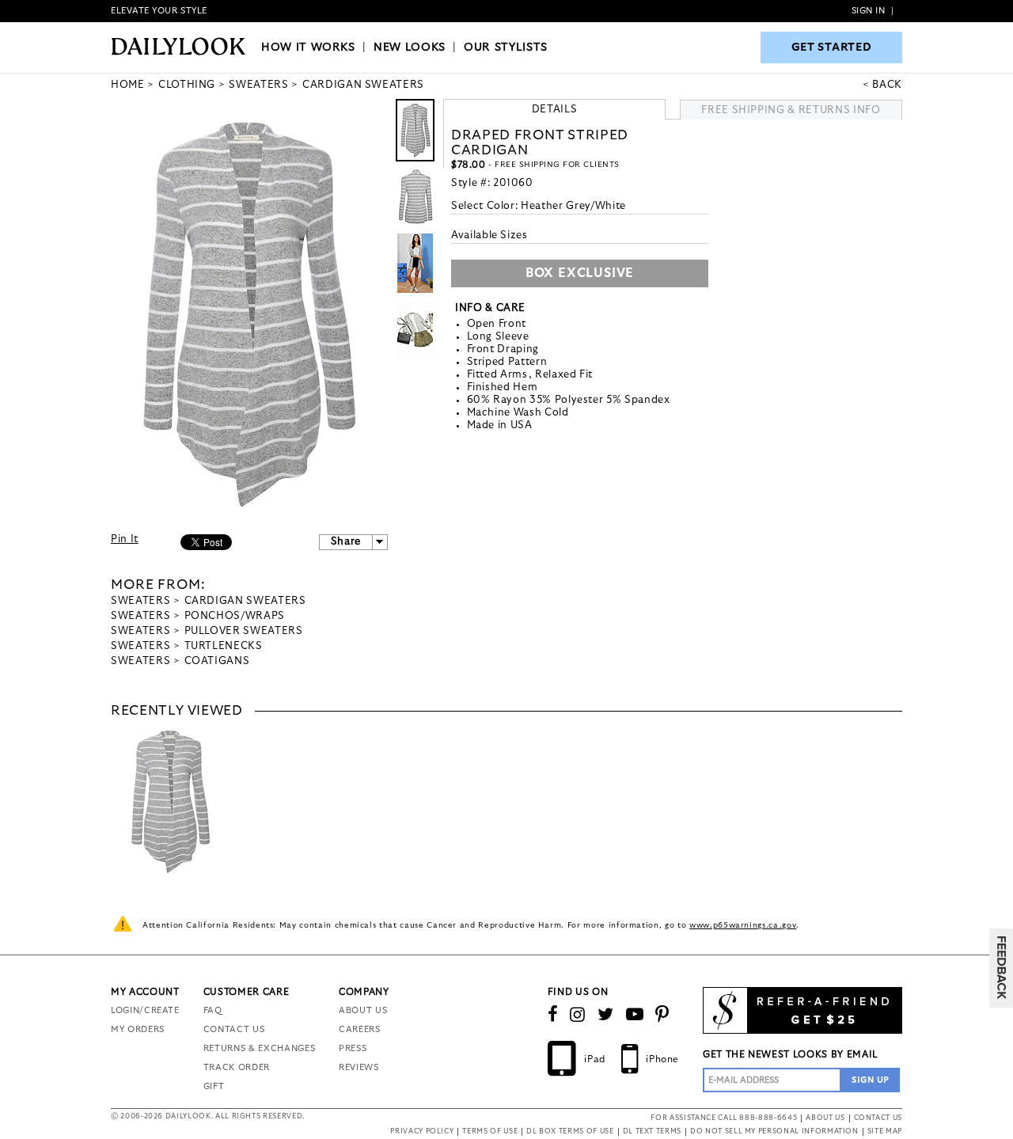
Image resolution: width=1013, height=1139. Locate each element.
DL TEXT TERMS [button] (652, 1131)
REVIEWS (359, 1067)
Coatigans (217, 661)
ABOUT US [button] (825, 1118)
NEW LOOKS (410, 47)
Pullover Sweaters (243, 631)
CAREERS (360, 1029)
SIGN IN (869, 10)
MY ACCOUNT (145, 992)
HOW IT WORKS (308, 47)
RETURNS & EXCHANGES (259, 1048)
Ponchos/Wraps (234, 616)
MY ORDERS (138, 1029)
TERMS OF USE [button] (490, 1131)
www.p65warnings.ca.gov (742, 925)
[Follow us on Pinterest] (662, 1014)
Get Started (831, 47)
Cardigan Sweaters (245, 601)
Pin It (124, 539)
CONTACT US (234, 1029)
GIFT (214, 1086)
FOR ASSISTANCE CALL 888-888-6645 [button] (724, 1118)
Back (887, 85)
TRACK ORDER (236, 1067)
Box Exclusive (579, 273)
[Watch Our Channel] (635, 1014)
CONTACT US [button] (878, 1118)
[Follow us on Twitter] (606, 1014)
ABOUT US (363, 1010)
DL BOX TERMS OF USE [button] (569, 1131)
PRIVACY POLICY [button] (421, 1131)
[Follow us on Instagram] (578, 1014)
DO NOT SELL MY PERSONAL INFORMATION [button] (774, 1131)
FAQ (212, 1010)
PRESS (352, 1048)
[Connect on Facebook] (553, 1014)
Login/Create (145, 1010)
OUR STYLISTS (506, 47)
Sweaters (140, 601)
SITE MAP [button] (884, 1131)
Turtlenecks (223, 646)
